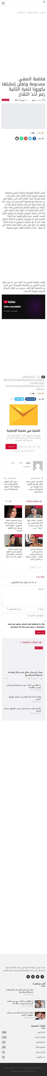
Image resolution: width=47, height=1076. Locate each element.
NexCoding (32, 1071)
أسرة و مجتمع (40, 1052)
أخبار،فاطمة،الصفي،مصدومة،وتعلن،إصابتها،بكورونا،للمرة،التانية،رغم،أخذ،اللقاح (24, 380)
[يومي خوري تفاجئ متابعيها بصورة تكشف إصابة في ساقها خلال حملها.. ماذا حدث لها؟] (13, 540)
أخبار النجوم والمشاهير (29, 377)
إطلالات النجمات (40, 1037)
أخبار (38, 377)
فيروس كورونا (40, 389)
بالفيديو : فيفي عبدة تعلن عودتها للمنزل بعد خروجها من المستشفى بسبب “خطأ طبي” (34, 486)
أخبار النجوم (5, 100)
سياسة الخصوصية (10, 1067)
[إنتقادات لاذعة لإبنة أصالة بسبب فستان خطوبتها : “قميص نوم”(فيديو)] (40, 1016)
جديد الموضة (41, 1057)
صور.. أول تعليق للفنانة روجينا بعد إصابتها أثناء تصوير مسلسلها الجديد (12, 485)
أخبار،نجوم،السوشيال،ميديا (37, 383)
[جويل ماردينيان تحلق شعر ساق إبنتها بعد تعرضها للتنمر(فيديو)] (23, 657)
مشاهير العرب (40, 1042)
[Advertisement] (23, 51)
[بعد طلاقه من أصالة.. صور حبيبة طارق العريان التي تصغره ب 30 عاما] (40, 1004)
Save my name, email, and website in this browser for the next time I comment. (26, 626)
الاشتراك (11, 446)
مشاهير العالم (40, 1047)
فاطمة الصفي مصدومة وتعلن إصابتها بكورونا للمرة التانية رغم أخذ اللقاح (25, 386)
